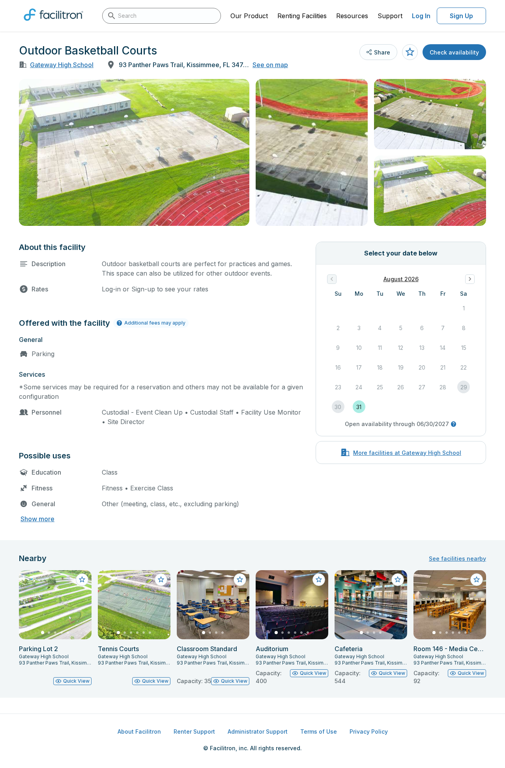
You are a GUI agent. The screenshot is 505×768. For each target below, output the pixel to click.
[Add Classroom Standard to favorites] (240, 579)
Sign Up (461, 16)
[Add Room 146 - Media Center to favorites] (476, 579)
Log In (421, 16)
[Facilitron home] (53, 23)
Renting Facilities (302, 16)
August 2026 (401, 279)
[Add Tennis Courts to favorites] (161, 579)
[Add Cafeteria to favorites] (397, 579)
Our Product (249, 16)
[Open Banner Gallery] (134, 152)
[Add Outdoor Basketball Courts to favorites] (410, 52)
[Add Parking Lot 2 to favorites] (82, 579)
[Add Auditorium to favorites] (318, 579)
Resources (352, 16)
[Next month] (470, 279)
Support (390, 16)
